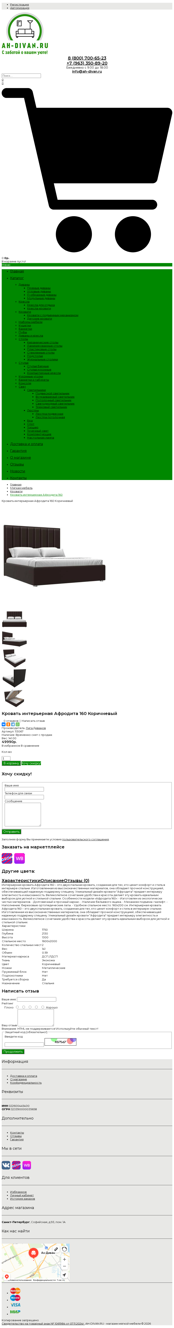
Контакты (17, 1132)
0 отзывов (11, 720)
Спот (30, 424)
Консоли (25, 383)
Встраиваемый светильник (55, 396)
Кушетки (25, 325)
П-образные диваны (41, 294)
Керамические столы (42, 342)
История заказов (22, 1198)
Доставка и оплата (23, 1075)
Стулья (23, 362)
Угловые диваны (39, 291)
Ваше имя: (9, 999)
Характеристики (21, 880)
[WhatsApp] (18, 724)
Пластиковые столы (41, 349)
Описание (52, 880)
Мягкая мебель (21, 488)
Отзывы (16, 1136)
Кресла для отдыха (41, 305)
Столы (23, 339)
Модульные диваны (41, 298)
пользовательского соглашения (85, 839)
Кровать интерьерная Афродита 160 (36, 494)
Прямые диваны (39, 288)
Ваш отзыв (9, 1025)
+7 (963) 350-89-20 (87, 63)
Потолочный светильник (53, 400)
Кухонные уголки (31, 376)
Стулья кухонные (39, 369)
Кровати (25, 311)
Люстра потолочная (50, 417)
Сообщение (13, 801)
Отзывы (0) (76, 880)
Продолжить (13, 1051)
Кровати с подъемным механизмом (52, 315)
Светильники (36, 390)
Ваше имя (12, 785)
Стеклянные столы (41, 352)
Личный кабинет (22, 1195)
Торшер (32, 427)
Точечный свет (38, 430)
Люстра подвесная (49, 413)
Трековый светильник (51, 407)
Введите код (14, 1036)
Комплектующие (39, 434)
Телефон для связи (18, 793)
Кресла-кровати (39, 308)
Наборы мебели (30, 322)
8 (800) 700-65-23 (87, 58)
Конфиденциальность (26, 1082)
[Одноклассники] (8, 724)
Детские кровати (39, 318)
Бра (30, 420)
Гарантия (17, 1139)
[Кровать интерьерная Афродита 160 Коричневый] (55, 607)
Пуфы (23, 332)
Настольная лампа (40, 437)
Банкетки (25, 328)
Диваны (24, 284)
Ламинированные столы (44, 345)
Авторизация (19, 8)
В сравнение (30, 745)
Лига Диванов (36, 728)
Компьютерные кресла (44, 373)
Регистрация (19, 4)
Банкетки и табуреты (34, 379)
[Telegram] (13, 724)
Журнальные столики (42, 359)
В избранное (11, 745)
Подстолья (35, 356)
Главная (15, 484)
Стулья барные (38, 366)
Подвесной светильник (52, 393)
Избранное (18, 1192)
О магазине (18, 1079)
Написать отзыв (33, 720)
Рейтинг (7, 1003)
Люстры (33, 410)
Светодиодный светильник (55, 403)
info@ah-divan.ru (87, 71)
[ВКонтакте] (4, 724)
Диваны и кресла (31, 335)
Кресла (24, 301)
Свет (22, 386)
